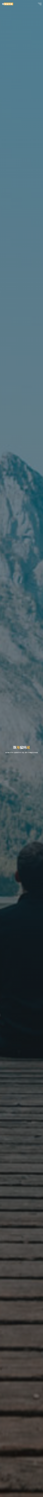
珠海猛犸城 (7, 4)
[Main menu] (40, 4)
